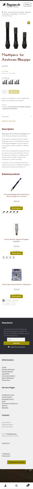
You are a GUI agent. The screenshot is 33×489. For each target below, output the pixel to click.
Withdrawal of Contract (16, 462)
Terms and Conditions (8, 376)
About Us (4, 405)
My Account (5, 486)
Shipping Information (8, 369)
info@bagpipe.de (11, 434)
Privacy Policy (6, 380)
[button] (28, 22)
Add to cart (13, 92)
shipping (6, 71)
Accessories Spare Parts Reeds (16, 12)
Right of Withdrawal (8, 378)
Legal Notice (5, 374)
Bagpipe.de (6, 454)
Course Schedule (7, 397)
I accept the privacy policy (17, 347)
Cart (25, 484)
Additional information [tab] (9, 121)
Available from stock (8, 395)
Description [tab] (5, 116)
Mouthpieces (14, 14)
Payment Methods (7, 371)
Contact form (6, 443)
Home (5, 12)
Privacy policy (6, 456)
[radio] (4, 82)
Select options (16, 208)
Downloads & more (8, 399)
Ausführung (5, 78)
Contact (4, 367)
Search (16, 486)
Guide (3, 401)
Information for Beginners (10, 403)
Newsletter (5, 408)
